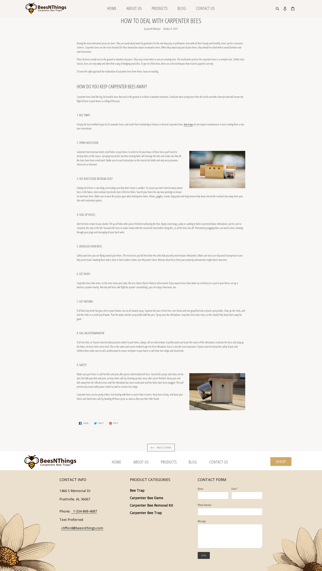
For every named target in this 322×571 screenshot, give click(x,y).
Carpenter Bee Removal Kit (151, 505)
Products (169, 462)
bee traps (188, 124)
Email (234, 489)
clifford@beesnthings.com (82, 528)
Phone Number (204, 505)
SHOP (281, 461)
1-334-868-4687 (84, 511)
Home (117, 462)
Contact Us (218, 462)
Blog (193, 462)
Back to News (163, 447)
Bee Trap (137, 490)
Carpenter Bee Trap (146, 512)
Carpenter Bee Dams (146, 498)
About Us (141, 462)
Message (202, 521)
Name (200, 489)
